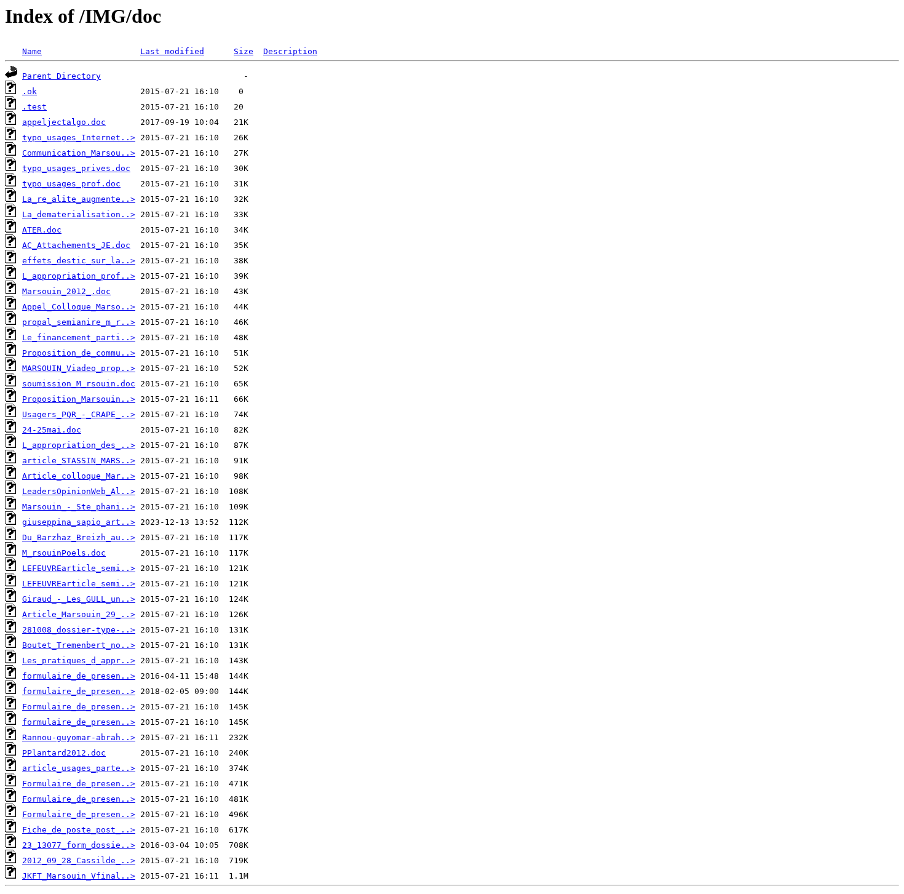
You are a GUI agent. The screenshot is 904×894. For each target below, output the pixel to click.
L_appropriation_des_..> (78, 445)
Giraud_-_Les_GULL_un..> (78, 599)
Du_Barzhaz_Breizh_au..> (78, 537)
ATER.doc (41, 229)
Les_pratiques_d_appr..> (78, 660)
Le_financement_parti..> (78, 337)
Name (32, 51)
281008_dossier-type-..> (78, 629)
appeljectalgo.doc (64, 122)
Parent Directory (61, 76)
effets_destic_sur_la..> (78, 260)
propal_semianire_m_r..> (78, 322)
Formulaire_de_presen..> (78, 706)
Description (290, 51)
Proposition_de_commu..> (78, 352)
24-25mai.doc (51, 429)
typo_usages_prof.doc (71, 183)
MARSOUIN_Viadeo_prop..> (78, 368)
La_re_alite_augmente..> (78, 199)
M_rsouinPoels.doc (64, 552)
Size (243, 51)
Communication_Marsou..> (78, 153)
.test (34, 106)
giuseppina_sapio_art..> (78, 522)
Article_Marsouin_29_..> (78, 614)
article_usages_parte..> (78, 768)
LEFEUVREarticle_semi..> (78, 568)
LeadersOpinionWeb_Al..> (78, 491)
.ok (29, 91)
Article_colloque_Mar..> (78, 476)
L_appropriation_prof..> (78, 276)
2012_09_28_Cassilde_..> (78, 860)
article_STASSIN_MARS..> (78, 460)
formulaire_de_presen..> (78, 675)
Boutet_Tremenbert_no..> (78, 645)
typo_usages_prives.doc (76, 168)
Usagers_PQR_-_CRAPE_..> (78, 414)
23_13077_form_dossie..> (78, 845)
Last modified (172, 51)
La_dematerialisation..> (78, 214)
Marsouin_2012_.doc (66, 291)
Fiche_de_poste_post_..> (78, 829)
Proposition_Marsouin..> (78, 399)
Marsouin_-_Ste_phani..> (78, 506)
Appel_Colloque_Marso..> (78, 306)
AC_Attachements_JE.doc (76, 245)
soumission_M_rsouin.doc (78, 383)
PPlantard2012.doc (64, 752)
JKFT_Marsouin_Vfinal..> (78, 875)
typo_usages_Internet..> (78, 137)
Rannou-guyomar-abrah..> (78, 737)
